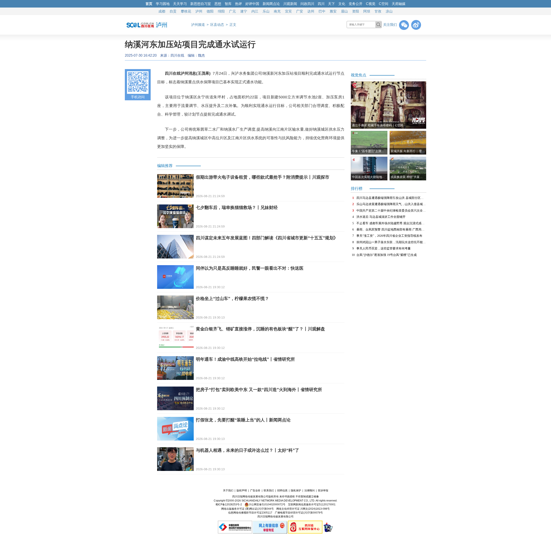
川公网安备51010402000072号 (267, 504)
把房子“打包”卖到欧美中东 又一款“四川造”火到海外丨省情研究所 (259, 389)
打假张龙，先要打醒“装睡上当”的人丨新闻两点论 (243, 420)
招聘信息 (282, 490)
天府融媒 (399, 4)
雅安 (333, 11)
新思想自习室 (200, 4)
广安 (299, 11)
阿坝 (366, 11)
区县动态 (217, 24)
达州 (310, 11)
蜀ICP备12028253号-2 (228, 504)
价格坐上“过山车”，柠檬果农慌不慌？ (232, 298)
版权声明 (242, 490)
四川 (321, 4)
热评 (238, 4)
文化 (341, 4)
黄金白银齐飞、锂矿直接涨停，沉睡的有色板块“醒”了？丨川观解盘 (260, 328)
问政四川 (307, 4)
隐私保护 (296, 490)
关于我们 (228, 490)
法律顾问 (309, 490)
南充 (277, 11)
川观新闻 (290, 4)
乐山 (266, 11)
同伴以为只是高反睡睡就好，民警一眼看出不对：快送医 (249, 268)
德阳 (210, 11)
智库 (228, 4)
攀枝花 (186, 11)
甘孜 (378, 11)
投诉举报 (323, 490)
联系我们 (269, 490)
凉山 (389, 11)
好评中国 (252, 4)
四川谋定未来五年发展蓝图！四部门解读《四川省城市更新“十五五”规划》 (267, 237)
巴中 (322, 11)
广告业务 (255, 490)
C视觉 (370, 4)
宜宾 (288, 11)
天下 (331, 4)
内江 (254, 11)
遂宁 (243, 11)
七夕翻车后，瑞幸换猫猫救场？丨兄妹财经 (237, 207)
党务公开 (355, 4)
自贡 (173, 11)
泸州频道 (198, 24)
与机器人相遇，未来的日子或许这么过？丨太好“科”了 (247, 450)
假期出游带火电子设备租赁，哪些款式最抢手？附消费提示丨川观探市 (262, 177)
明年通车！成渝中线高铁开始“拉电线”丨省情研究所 (245, 359)
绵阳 (221, 11)
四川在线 (177, 55)
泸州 (198, 11)
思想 (217, 4)
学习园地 (163, 4)
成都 (161, 11)
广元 (232, 11)
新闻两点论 (271, 4)
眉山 (344, 11)
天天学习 (180, 4)
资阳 (355, 11)
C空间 (383, 4)
